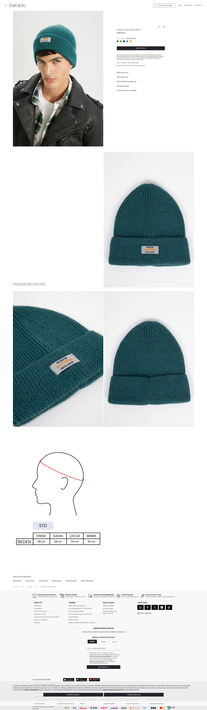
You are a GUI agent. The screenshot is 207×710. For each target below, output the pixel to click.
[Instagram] (162, 607)
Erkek (103, 642)
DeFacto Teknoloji (40, 620)
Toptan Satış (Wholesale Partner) (46, 617)
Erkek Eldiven (57, 580)
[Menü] (5, 5)
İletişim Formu (108, 608)
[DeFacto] (17, 5)
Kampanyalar (73, 620)
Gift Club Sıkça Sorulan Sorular (80, 614)
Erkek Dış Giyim (71, 580)
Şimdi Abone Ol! (103, 667)
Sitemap (37, 622)
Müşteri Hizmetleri (110, 611)
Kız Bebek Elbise (109, 703)
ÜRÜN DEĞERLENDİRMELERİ (126, 81)
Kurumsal (37, 606)
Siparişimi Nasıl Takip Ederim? (81, 608)
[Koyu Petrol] (124, 41)
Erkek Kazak (30, 580)
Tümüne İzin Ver (134, 695)
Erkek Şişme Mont (87, 580)
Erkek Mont (17, 580)
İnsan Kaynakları (40, 611)
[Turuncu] (131, 41)
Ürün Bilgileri (122, 77)
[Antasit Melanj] (118, 41)
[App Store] (68, 679)
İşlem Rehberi (73, 617)
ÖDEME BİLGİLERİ (123, 86)
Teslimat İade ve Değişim (126, 90)
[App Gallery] (94, 679)
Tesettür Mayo (39, 703)
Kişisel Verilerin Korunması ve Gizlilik (81, 622)
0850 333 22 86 (108, 613)
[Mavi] (127, 41)
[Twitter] (155, 607)
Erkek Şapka (43, 580)
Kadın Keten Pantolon (65, 703)
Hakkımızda (38, 608)
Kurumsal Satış (39, 614)
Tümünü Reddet (73, 695)
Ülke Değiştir (145, 613)
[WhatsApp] (140, 607)
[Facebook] (147, 607)
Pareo (82, 703)
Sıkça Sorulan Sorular (76, 606)
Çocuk (115, 642)
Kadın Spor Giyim (133, 703)
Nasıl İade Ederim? (77, 611)
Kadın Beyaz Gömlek (157, 703)
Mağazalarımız (108, 606)
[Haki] (121, 41)
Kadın (92, 641)
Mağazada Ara (123, 72)
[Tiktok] (169, 607)
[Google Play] (81, 679)
